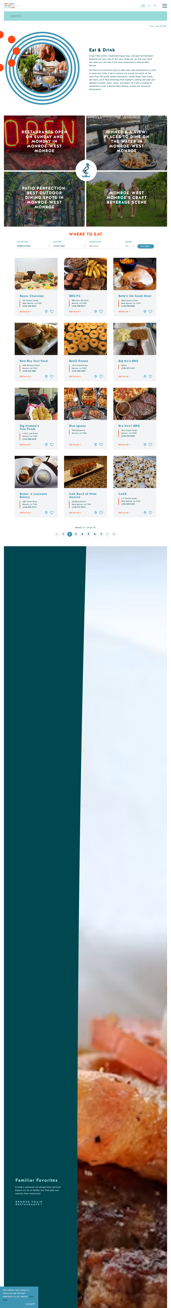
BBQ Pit (74, 296)
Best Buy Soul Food (34, 361)
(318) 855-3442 (128, 504)
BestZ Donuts (78, 361)
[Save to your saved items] (52, 311)
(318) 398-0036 (29, 306)
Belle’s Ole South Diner (134, 296)
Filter (145, 246)
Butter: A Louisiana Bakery (33, 495)
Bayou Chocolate (32, 296)
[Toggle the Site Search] (155, 5)
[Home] (11, 5)
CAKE (122, 494)
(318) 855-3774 (29, 507)
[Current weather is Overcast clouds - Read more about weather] (149, 5)
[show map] (46, 311)
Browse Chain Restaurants (29, 1203)
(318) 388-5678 (29, 439)
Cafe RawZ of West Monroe (82, 495)
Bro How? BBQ (129, 426)
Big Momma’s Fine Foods (29, 427)
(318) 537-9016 (79, 507)
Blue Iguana (77, 426)
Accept (30, 1304)
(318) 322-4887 (29, 371)
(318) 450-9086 (128, 306)
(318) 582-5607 (79, 371)
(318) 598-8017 (79, 306)
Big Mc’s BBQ (128, 361)
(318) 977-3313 (128, 368)
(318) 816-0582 (128, 436)
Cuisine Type (59, 246)
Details (25, 311)
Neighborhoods (24, 246)
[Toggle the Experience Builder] (143, 5)
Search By (95, 242)
